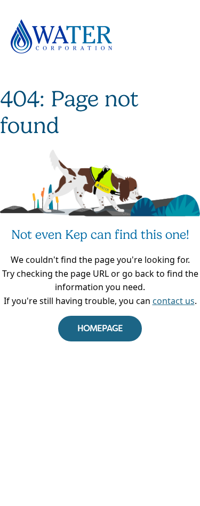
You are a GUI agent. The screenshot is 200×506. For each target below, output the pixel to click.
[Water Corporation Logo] (100, 36)
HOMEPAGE (100, 328)
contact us (174, 301)
